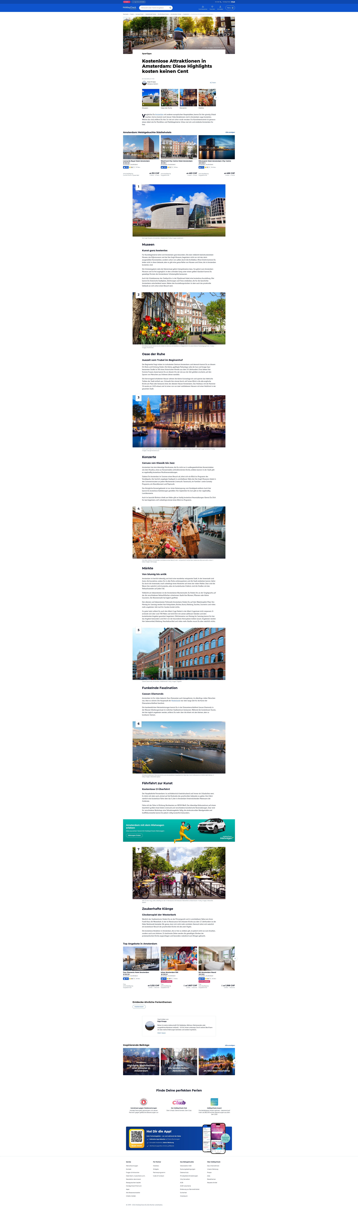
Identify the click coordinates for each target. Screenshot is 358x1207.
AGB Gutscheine (185, 1186)
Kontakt (217, 2)
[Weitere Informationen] (184, 985)
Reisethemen (211, 1179)
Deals (126, 2)
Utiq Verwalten (185, 1179)
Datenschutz (184, 1172)
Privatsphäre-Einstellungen (189, 1176)
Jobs (208, 1176)
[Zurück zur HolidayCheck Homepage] (129, 7)
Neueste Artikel (212, 1182)
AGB (181, 1182)
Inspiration (186, 14)
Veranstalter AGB (185, 1166)
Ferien (132, 14)
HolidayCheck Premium (134, 1186)
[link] (203, 8)
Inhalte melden (131, 1196)
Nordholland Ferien (163, 14)
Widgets (156, 1169)
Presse (209, 1172)
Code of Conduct (158, 1176)
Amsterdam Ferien (176, 14)
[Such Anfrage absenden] (170, 8)
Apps (127, 1189)
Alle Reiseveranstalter (133, 1192)
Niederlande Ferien (150, 14)
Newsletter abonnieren (133, 1179)
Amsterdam (159, 114)
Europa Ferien (140, 14)
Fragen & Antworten (132, 1172)
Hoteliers (156, 1166)
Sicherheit (183, 1192)
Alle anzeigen (230, 132)
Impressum (184, 1196)
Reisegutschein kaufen (133, 1182)
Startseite (125, 14)
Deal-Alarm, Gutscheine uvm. (135, 1176)
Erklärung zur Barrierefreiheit (189, 1189)
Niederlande (175, 701)
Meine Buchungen (132, 1166)
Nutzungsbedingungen (187, 1169)
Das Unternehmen (213, 1166)
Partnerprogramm (159, 1172)
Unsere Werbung (212, 1169)
